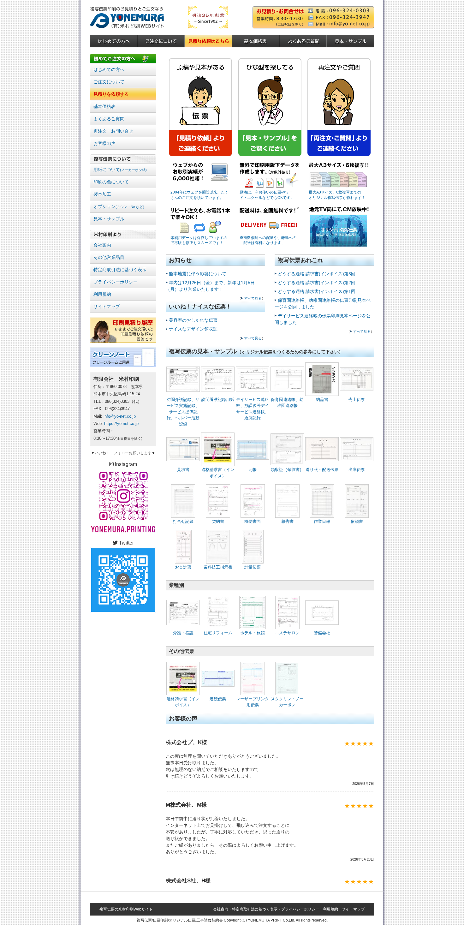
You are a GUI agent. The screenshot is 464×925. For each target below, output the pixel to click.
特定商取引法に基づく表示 (119, 269)
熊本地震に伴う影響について (197, 273)
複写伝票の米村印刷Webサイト (126, 909)
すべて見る (253, 298)
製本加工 (102, 194)
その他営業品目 (108, 257)
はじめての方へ (108, 69)
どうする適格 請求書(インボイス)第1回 (316, 291)
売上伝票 (356, 399)
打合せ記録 (183, 521)
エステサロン (287, 632)
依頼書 (357, 521)
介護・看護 (183, 632)
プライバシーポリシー (115, 281)
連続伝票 (218, 698)
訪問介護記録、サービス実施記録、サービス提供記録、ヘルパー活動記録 (183, 412)
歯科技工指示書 (218, 567)
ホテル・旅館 (252, 632)
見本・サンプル (108, 218)
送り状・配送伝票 (322, 469)
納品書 (322, 399)
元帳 (252, 469)
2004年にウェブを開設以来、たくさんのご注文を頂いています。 (199, 195)
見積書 (183, 469)
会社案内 (102, 245)
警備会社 (322, 632)
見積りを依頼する (111, 94)
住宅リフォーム (218, 632)
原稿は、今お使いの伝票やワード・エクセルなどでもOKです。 (267, 195)
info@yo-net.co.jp (120, 416)
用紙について (120, 169)
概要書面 (252, 521)
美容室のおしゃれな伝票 (193, 320)
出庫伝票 (356, 469)
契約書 (218, 521)
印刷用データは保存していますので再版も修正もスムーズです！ (198, 240)
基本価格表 (104, 106)
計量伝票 (252, 567)
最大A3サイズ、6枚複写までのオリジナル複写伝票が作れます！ (337, 195)
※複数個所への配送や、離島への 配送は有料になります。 (268, 240)
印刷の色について (111, 181)
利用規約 (102, 294)
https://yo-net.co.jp (121, 423)
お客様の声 (104, 143)
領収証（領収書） (287, 469)
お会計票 (183, 567)
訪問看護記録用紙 (217, 399)
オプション (118, 206)
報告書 (287, 521)
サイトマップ (106, 306)
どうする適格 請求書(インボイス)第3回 (316, 273)
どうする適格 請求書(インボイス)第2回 (316, 282)
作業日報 (322, 521)
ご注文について (108, 81)
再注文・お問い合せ (113, 131)
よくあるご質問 (108, 118)
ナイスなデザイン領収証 (193, 328)
